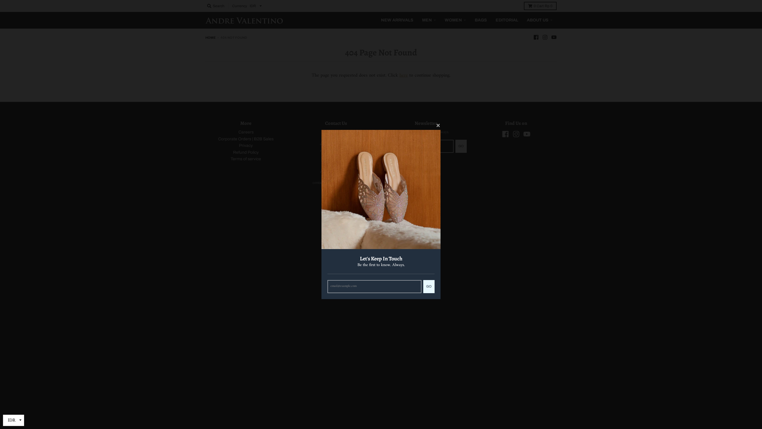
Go (429, 286)
